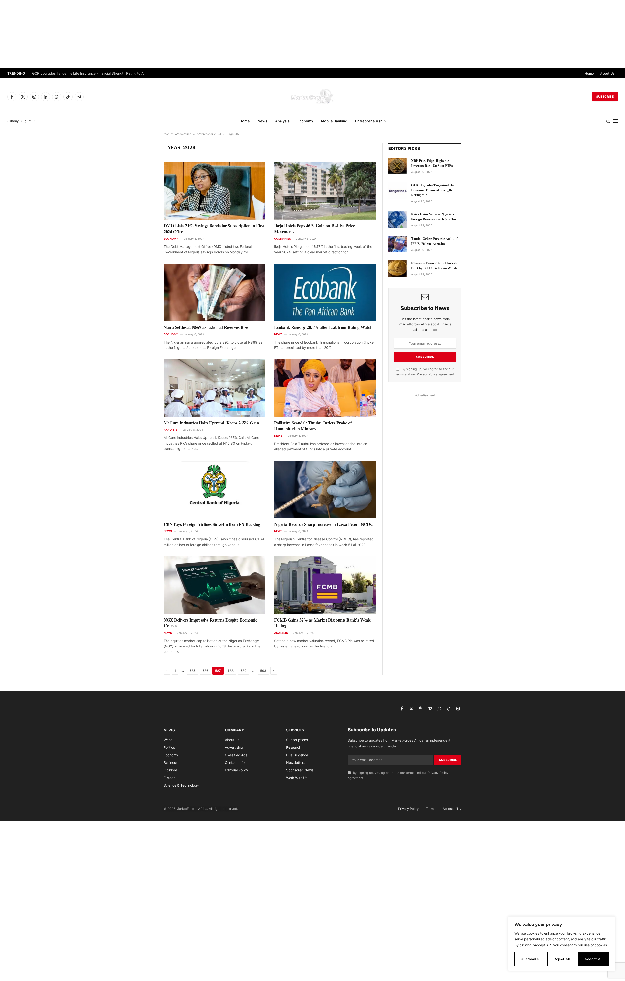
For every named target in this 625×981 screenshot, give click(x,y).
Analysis (282, 121)
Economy (305, 121)
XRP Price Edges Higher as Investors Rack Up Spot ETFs (432, 163)
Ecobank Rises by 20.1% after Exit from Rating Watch (323, 327)
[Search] (608, 121)
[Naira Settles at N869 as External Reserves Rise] (214, 292)
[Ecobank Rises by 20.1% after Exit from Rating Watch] (325, 292)
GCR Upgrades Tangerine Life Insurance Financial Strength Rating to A (88, 73)
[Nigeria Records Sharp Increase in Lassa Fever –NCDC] (325, 489)
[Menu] (615, 121)
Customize (530, 959)
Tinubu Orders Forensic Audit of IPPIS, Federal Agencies (434, 241)
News (262, 121)
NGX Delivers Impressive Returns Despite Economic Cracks (210, 623)
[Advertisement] (312, 34)
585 (193, 671)
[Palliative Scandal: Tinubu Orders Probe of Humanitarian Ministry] (325, 387)
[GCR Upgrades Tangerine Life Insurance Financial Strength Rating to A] (397, 190)
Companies (282, 238)
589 (243, 671)
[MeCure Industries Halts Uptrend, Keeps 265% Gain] (214, 387)
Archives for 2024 (209, 134)
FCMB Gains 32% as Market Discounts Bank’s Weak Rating (322, 623)
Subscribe (605, 96)
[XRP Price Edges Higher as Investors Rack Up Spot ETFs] (397, 166)
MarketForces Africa (177, 134)
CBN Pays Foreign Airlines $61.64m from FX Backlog (212, 524)
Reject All (562, 959)
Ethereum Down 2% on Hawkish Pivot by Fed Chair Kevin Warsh (434, 265)
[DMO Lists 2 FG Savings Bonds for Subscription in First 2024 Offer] (214, 190)
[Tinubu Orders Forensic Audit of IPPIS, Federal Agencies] (397, 244)
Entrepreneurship (370, 121)
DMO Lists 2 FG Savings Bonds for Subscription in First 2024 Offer (214, 229)
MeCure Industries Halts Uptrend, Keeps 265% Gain (211, 423)
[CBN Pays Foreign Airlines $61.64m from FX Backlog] (214, 489)
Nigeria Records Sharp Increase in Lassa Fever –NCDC (323, 524)
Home (589, 73)
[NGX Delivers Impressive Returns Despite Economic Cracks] (214, 584)
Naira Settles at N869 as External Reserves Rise (206, 327)
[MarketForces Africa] (312, 97)
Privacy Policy (427, 374)
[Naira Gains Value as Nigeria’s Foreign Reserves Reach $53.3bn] (397, 219)
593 (263, 671)
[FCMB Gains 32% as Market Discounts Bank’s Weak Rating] (325, 584)
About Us (607, 73)
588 (231, 671)
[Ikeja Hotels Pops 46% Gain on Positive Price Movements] (325, 190)
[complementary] (561, 943)
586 (205, 671)
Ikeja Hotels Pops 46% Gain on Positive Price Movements (314, 229)
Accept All (593, 959)
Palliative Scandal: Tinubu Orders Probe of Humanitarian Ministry (313, 426)
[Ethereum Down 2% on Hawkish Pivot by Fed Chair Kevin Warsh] (397, 268)
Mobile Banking (334, 121)
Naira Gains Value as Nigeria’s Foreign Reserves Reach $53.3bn (433, 217)
